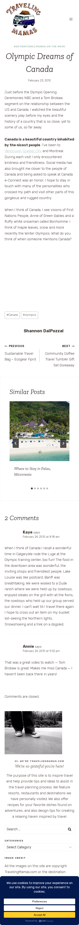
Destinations (24, 46)
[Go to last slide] (16, 443)
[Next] (63, 443)
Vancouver (13, 151)
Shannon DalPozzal (43, 330)
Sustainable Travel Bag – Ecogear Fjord (20, 353)
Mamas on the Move (50, 46)
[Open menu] (70, 19)
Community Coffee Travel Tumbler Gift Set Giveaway (59, 356)
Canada (12, 315)
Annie (28, 646)
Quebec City (32, 151)
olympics (29, 315)
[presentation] (39, 431)
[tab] (32, 488)
